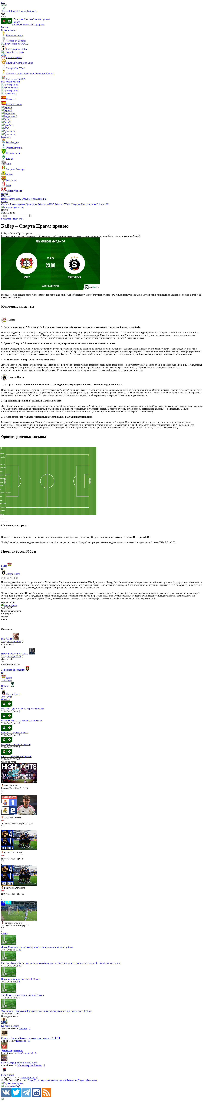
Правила (82, 1080)
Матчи (4, 27)
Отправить (6, 629)
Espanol (22, 11)
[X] (16, 1096)
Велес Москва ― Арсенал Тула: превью (21, 720)
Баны (18, 199)
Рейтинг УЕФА (63, 204)
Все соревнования (10, 81)
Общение (6, 196)
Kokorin (23, 1028)
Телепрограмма (17, 204)
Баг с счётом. (7, 1075)
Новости (16, 22)
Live (3, 16)
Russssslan (21, 1041)
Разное (4, 201)
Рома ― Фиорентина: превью (16, 756)
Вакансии (72, 1080)
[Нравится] (1, 647)
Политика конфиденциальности (50, 1080)
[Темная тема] (2, 5)
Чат (3, 14)
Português (31, 11)
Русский (6, 11)
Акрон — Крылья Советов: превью (31, 19)
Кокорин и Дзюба (10, 1026)
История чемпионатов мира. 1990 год (20, 979)
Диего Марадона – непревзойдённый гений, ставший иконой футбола (37, 947)
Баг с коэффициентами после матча (19, 1062)
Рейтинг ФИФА (46, 204)
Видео (4, 193)
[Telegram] (26, 1096)
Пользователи (8, 199)
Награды (75, 204)
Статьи (16, 24)
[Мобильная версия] (5, 5)
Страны (5, 204)
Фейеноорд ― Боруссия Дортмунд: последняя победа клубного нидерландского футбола (46, 1011)
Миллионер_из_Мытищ (29, 1065)
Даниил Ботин (27, 1077)
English (14, 11)
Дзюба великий (25, 1053)
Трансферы (31, 204)
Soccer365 (6, 218)
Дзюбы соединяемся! (12, 1050)
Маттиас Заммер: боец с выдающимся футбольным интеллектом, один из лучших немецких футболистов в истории (60, 963)
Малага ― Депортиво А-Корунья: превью (22, 708)
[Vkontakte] (6, 1096)
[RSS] (46, 1096)
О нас (30, 1080)
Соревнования (8, 30)
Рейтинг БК (102, 204)
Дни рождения (88, 204)
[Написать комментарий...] (102, 624)
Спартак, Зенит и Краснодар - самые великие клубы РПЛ (30, 1038)
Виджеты (92, 1080)
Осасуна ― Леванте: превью (15, 744)
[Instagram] (36, 1096)
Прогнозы (25, 24)
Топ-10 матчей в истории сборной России (22, 995)
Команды (6, 137)
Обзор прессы (38, 24)
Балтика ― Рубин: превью (14, 732)
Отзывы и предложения (34, 199)
